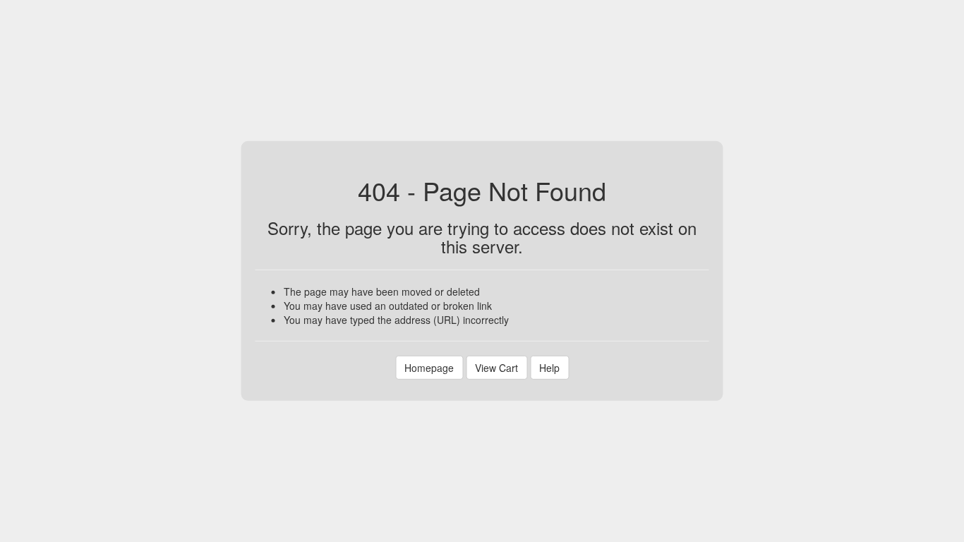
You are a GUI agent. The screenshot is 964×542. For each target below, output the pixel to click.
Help (549, 368)
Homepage (429, 368)
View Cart (496, 368)
